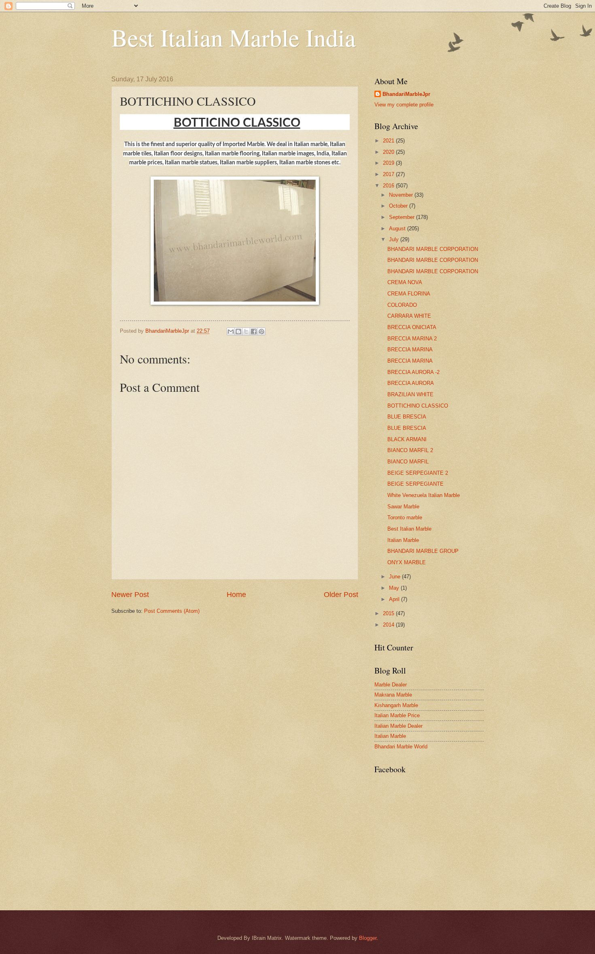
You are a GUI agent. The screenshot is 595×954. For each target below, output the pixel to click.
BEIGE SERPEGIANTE (415, 484)
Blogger (367, 938)
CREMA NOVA (404, 282)
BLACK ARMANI (407, 439)
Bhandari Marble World (400, 747)
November (401, 195)
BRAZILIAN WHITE (410, 394)
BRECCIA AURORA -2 (413, 372)
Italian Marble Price (397, 715)
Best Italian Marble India (233, 37)
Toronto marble (404, 517)
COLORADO (402, 305)
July (394, 239)
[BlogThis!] (238, 331)
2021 (389, 141)
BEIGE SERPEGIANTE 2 (417, 473)
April (395, 599)
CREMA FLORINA (408, 294)
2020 (389, 152)
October (399, 206)
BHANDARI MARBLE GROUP (423, 551)
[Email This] (231, 331)
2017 (389, 174)
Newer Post (130, 595)
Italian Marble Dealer (398, 726)
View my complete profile (404, 105)
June (395, 577)
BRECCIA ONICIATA (411, 327)
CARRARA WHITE (409, 316)
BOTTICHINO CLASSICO (417, 406)
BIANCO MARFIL (408, 462)
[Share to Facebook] (254, 331)
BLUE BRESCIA (406, 417)
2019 (389, 163)
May (395, 588)
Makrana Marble (393, 695)
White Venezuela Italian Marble (423, 495)
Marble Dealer (390, 685)
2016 (389, 186)
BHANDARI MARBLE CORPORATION (432, 249)
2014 (389, 625)
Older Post (341, 595)
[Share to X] (246, 331)
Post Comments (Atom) (172, 611)
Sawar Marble (403, 507)
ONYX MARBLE (406, 562)
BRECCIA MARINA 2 (412, 339)
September (402, 217)
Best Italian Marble (409, 529)
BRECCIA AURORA (410, 383)
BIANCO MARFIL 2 (410, 450)
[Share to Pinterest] (261, 331)
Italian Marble (403, 540)
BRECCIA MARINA (410, 349)
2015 (389, 613)
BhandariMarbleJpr (406, 94)
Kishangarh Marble (396, 705)
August (398, 228)
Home (236, 595)
